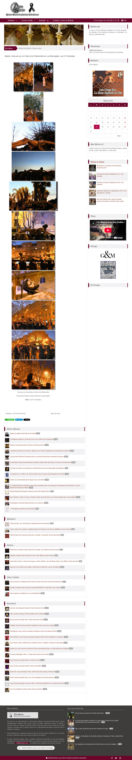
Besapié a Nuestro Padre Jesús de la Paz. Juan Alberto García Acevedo (32, 555)
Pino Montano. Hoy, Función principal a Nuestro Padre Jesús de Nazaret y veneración (36, 637)
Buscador (42, 20)
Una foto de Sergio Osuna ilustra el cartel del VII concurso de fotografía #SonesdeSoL (37, 468)
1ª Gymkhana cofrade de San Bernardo (22, 509)
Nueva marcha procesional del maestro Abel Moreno (92, 713)
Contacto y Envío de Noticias (63, 20)
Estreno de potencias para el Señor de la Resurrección (27, 445)
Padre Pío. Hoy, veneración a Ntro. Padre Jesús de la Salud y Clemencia (32, 672)
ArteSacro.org (56, 758)
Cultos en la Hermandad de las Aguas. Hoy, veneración (27, 480)
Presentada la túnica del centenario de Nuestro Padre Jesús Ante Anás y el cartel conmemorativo (40, 462)
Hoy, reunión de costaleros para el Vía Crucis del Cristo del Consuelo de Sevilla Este (36, 582)
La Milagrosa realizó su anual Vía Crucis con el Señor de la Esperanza (31, 439)
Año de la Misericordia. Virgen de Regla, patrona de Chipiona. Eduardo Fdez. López (110, 200)
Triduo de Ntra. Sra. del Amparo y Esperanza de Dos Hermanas (30, 523)
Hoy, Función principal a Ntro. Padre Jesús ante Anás (26, 619)
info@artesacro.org (22, 743)
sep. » (119, 136)
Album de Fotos (97, 162)
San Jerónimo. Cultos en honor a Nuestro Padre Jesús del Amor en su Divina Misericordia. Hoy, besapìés (42, 497)
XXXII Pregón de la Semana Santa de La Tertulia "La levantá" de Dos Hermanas (35, 535)
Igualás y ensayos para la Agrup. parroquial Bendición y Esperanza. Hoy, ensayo (35, 587)
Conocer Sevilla (27, 20)
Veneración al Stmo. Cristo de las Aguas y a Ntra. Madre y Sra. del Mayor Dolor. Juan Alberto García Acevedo (44, 561)
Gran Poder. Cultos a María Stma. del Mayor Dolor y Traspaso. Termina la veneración (36, 643)
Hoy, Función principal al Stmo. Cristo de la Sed (25, 660)
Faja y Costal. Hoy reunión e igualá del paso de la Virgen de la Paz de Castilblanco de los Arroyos (40, 529)
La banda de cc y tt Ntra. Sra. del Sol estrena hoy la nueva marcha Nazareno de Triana (37, 474)
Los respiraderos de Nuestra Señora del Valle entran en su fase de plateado (98, 744)
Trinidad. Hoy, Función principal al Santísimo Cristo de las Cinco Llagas (32, 625)
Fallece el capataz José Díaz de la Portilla (22, 433)
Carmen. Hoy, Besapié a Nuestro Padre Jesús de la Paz (27, 608)
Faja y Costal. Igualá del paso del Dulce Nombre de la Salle (94, 728)
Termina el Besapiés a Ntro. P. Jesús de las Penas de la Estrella (29, 654)
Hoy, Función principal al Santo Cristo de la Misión (25, 666)
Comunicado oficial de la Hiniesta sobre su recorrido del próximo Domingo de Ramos (37, 457)
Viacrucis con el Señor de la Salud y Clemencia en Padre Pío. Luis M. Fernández (35, 567)
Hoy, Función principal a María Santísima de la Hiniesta (27, 614)
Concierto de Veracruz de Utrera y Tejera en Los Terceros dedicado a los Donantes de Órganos (39, 451)
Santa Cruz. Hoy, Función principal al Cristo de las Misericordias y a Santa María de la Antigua (39, 648)
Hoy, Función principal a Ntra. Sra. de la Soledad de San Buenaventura (32, 677)
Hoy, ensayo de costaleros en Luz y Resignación (25, 593)
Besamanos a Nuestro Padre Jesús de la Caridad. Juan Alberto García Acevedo (34, 550)
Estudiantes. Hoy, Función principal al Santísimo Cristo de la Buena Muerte (33, 631)
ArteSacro (11, 20)
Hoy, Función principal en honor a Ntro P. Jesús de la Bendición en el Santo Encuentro (37, 683)
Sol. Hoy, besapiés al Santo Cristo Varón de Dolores (26, 689)
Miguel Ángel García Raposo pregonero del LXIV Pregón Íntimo (30, 491)
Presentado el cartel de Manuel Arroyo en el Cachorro (27, 503)
